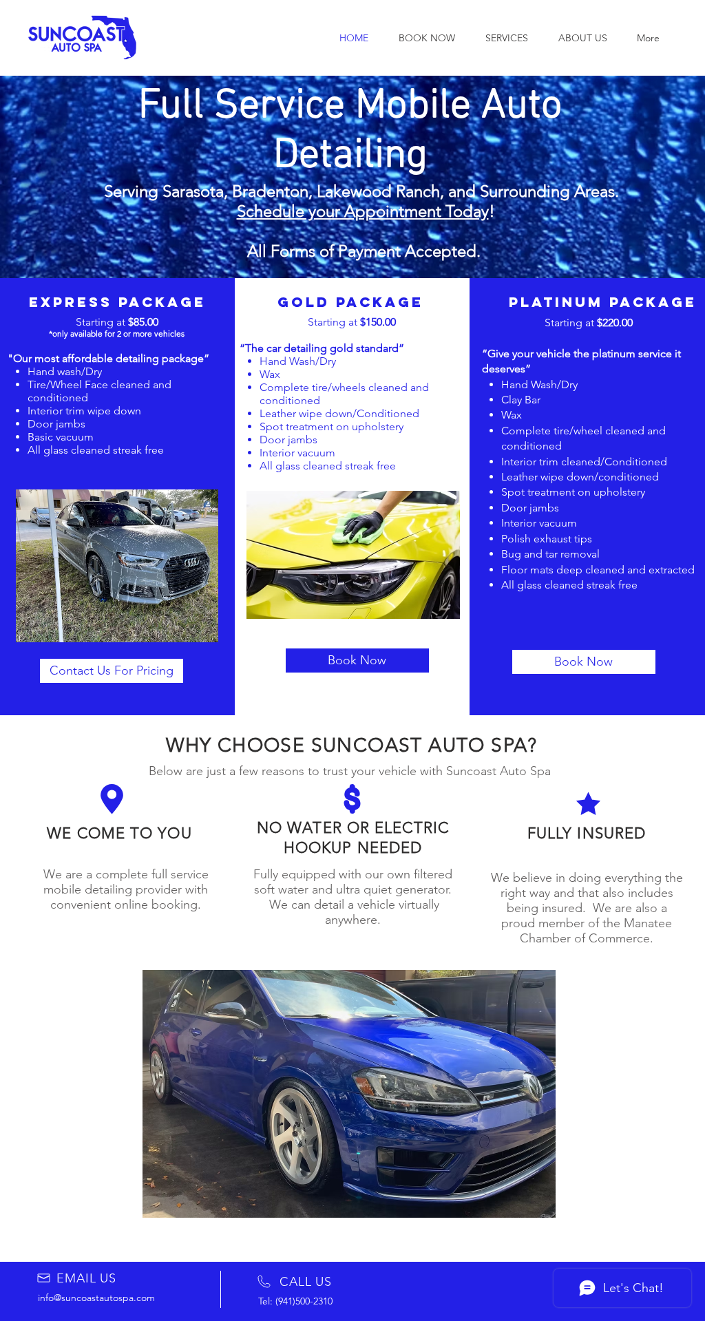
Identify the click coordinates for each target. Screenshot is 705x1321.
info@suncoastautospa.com (96, 1297)
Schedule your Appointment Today (363, 211)
